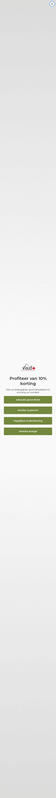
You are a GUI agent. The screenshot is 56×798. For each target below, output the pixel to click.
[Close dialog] (52, 3)
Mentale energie (28, 431)
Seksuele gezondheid (28, 399)
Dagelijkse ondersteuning (28, 420)
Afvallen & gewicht (28, 410)
